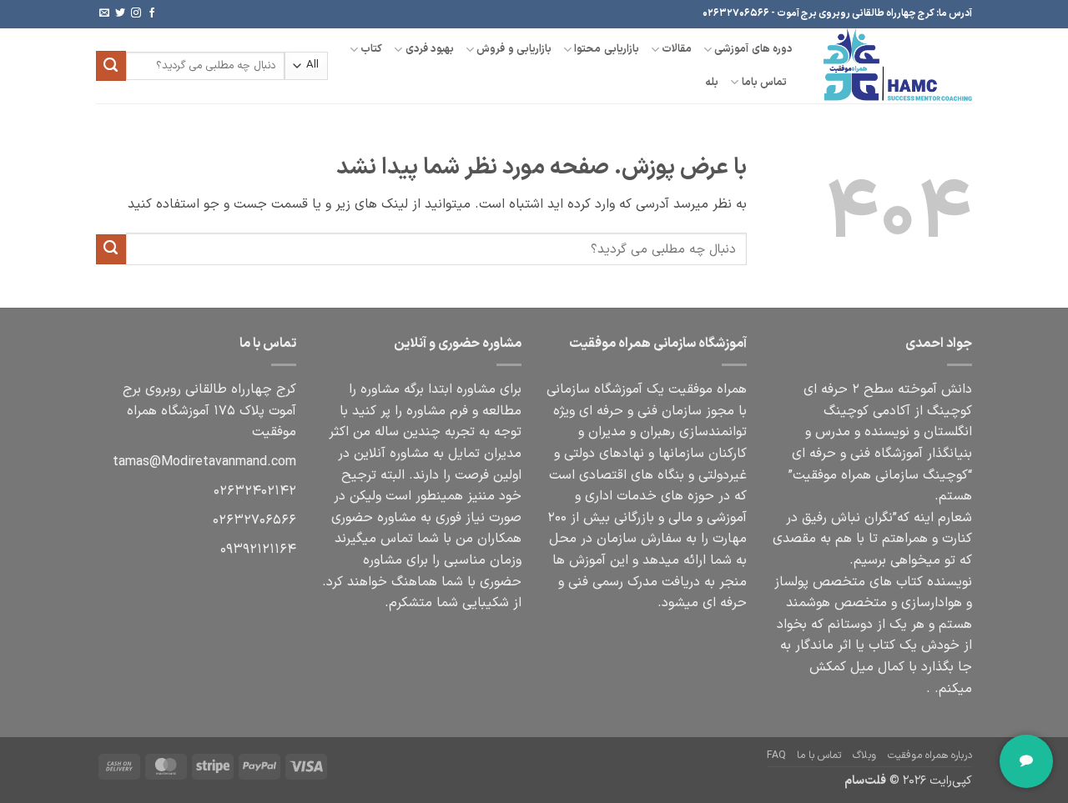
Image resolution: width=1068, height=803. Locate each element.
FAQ (776, 755)
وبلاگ (864, 755)
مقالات (677, 49)
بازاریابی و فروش (514, 49)
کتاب (371, 49)
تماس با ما (819, 755)
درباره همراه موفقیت (930, 755)
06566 (254, 520)
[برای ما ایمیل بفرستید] (104, 13)
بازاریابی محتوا (606, 49)
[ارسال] (111, 66)
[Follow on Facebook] (152, 13)
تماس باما (764, 82)
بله (711, 82)
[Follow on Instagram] (136, 13)
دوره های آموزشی (753, 49)
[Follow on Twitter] (120, 13)
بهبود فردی (430, 49)
